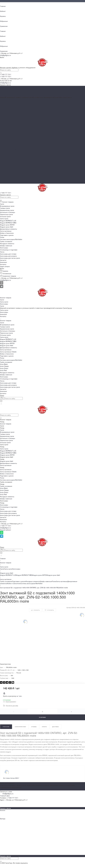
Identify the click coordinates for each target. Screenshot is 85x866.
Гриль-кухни (4, 91)
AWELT (2, 823)
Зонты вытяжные (5, 139)
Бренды (2, 804)
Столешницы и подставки (8, 168)
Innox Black (4, 153)
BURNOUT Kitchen (6, 841)
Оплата (2, 852)
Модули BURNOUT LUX (8, 128)
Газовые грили (5, 116)
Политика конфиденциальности (11, 865)
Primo (2, 833)
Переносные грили (6, 122)
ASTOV (2, 839)
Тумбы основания (6, 151)
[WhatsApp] (10, 682)
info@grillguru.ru (5, 55)
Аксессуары (4, 93)
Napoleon (3, 821)
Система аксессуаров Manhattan (11, 149)
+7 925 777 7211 (5, 526)
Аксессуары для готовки (8, 172)
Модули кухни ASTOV (7, 133)
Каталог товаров (5, 110)
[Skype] (13, 682)
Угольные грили (5, 124)
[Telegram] (7, 682)
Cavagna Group (5, 843)
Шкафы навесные (6, 164)
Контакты (3, 183)
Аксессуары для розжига (8, 174)
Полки (2, 147)
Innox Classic (4, 156)
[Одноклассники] (4, 682)
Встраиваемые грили (7, 114)
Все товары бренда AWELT (11, 778)
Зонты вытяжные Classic (8, 141)
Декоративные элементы (8, 137)
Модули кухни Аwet (6, 135)
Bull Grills (3, 827)
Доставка (3, 854)
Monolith (3, 831)
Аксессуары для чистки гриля (10, 176)
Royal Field (3, 837)
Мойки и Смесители (7, 143)
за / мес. (19, 696)
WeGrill (2, 848)
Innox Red (3, 160)
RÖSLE (2, 846)
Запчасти (3, 178)
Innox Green (4, 158)
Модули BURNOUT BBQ (8, 131)
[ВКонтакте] (1, 682)
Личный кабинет (5, 530)
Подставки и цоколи (6, 145)
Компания (3, 180)
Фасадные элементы (7, 162)
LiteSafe (2, 829)
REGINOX (3, 835)
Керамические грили (7, 118)
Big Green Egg (5, 825)
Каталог (2, 810)
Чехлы (2, 170)
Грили (2, 89)
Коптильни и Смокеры (7, 120)
